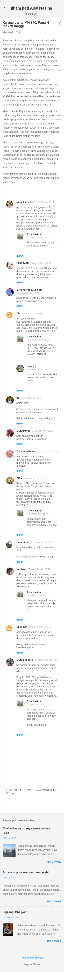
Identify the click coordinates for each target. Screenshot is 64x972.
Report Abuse (32, 964)
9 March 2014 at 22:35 (47, 451)
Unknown (21, 626)
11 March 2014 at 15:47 (40, 627)
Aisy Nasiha (34, 234)
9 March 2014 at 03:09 (32, 313)
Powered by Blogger (32, 957)
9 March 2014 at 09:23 (38, 369)
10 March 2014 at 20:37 (38, 569)
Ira (17, 397)
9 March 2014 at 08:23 (38, 237)
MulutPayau (23, 430)
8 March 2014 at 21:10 (43, 202)
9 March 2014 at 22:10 (42, 431)
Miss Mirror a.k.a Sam (29, 289)
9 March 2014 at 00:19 (28, 293)
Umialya (31, 366)
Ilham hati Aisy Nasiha (31, 8)
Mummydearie (25, 659)
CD (18, 313)
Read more (53, 861)
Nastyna (21, 569)
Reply (19, 255)
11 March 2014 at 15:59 (46, 660)
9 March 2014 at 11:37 (31, 398)
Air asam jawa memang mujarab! (26, 872)
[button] (59, 23)
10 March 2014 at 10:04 (34, 478)
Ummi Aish (22, 542)
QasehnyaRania (25, 451)
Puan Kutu (22, 262)
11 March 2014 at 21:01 (39, 595)
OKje (19, 478)
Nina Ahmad (23, 202)
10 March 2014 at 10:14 (39, 513)
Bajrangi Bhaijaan (15, 912)
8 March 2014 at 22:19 (40, 263)
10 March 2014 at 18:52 (42, 542)
